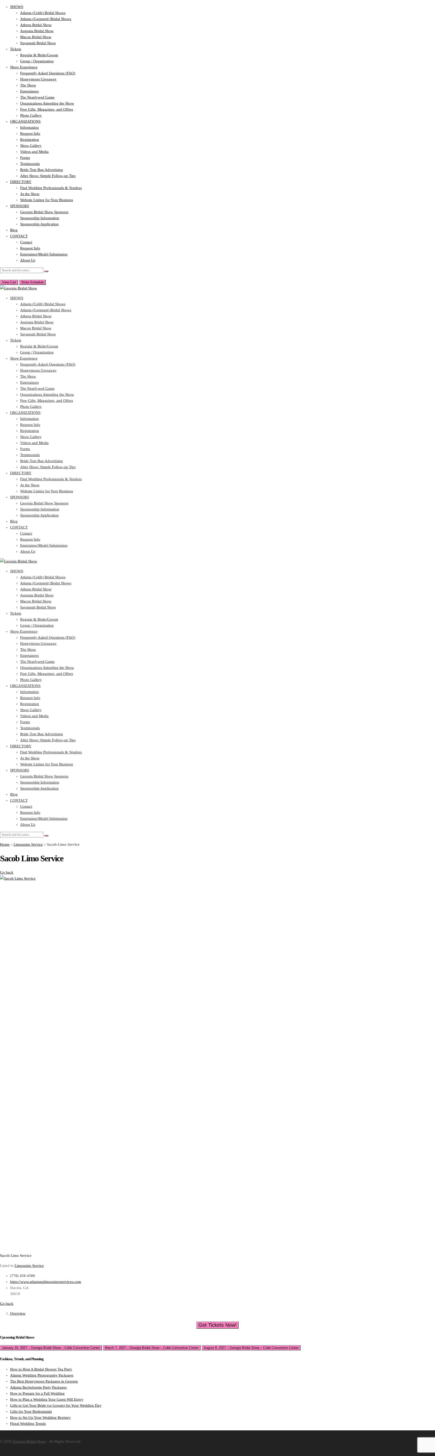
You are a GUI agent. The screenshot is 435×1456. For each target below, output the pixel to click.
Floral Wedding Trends (28, 1424)
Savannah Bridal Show (38, 43)
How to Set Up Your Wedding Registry (40, 1418)
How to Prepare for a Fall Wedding (37, 1393)
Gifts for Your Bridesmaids (31, 1411)
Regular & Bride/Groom (39, 55)
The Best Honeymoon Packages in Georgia (44, 1381)
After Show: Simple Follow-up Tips (48, 176)
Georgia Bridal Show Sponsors (44, 212)
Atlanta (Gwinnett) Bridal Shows (45, 19)
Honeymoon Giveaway (38, 79)
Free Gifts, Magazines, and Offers (46, 109)
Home (5, 844)
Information (29, 127)
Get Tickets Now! (217, 1325)
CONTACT (19, 236)
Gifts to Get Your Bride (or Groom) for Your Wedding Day (55, 1405)
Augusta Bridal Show (37, 31)
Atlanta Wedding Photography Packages (41, 1375)
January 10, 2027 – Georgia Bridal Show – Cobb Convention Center (51, 1348)
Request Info (30, 134)
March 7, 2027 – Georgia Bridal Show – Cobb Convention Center (152, 1348)
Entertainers (29, 91)
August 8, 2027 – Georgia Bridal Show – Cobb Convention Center (251, 1348)
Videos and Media (34, 152)
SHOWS (16, 7)
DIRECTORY (20, 182)
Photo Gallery (31, 115)
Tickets (15, 49)
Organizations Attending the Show (47, 103)
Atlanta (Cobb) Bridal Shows (42, 13)
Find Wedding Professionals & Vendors (51, 188)
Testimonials (30, 164)
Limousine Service (28, 844)
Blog (14, 230)
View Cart (9, 282)
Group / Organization (37, 61)
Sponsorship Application (39, 224)
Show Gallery (31, 146)
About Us (27, 260)
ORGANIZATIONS (25, 121)
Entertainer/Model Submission (43, 254)
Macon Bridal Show (35, 37)
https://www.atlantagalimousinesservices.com (45, 1282)
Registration (29, 140)
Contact (26, 242)
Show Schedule (32, 282)
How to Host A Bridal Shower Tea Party (41, 1369)
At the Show (30, 194)
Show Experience (24, 67)
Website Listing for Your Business (46, 200)
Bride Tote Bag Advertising (41, 170)
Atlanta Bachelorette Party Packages (38, 1387)
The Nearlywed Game (37, 97)
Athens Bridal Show (36, 25)
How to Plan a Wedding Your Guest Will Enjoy (46, 1399)
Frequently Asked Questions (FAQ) (47, 73)
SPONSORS (19, 206)
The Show (28, 85)
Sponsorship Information (39, 218)
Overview (17, 1313)
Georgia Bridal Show (29, 1441)
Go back (6, 872)
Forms (25, 158)
